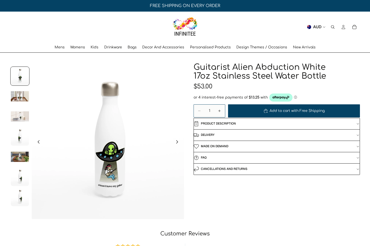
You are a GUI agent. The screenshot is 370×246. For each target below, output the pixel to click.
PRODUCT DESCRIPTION (218, 123)
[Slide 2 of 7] (20, 96)
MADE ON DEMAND (214, 146)
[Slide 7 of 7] (20, 197)
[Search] (332, 27)
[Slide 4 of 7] (20, 137)
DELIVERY (207, 135)
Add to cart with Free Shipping (297, 111)
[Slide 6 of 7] (20, 177)
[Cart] (354, 27)
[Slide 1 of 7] (20, 76)
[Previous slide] (37, 142)
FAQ (204, 158)
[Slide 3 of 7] (20, 116)
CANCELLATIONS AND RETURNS (224, 169)
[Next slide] (178, 142)
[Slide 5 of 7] (20, 157)
